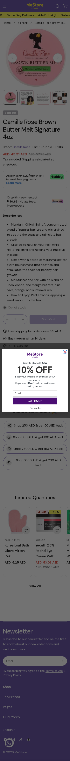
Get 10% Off (35, 400)
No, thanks (35, 408)
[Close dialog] (65, 352)
